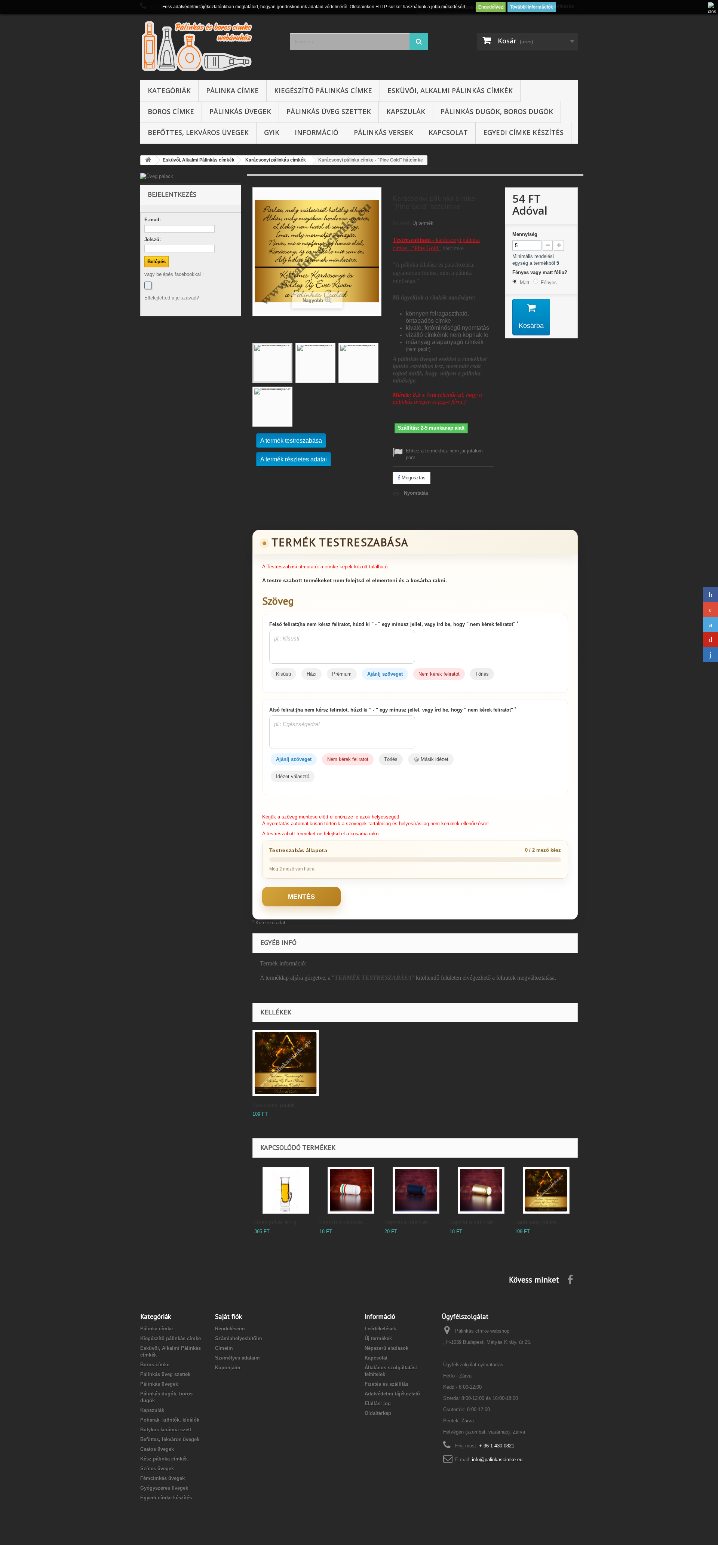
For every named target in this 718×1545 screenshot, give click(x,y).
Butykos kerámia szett (165, 1429)
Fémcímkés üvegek (162, 1478)
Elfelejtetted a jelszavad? (171, 298)
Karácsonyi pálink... (275, 1105)
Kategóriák (169, 90)
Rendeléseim (230, 1328)
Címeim (224, 1348)
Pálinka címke (232, 90)
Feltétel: (402, 223)
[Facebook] (148, 285)
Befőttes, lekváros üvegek (198, 132)
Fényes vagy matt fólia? (540, 272)
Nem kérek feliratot (439, 674)
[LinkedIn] (710, 654)
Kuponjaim (227, 1367)
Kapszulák (405, 111)
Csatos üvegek (157, 1449)
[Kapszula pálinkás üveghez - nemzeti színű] (351, 1190)
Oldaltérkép (378, 1413)
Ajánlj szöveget (385, 674)
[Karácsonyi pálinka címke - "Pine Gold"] (546, 1190)
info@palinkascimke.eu (497, 1459)
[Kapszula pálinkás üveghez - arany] (481, 1190)
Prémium (342, 674)
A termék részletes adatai (293, 459)
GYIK (271, 132)
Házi (311, 674)
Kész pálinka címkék (164, 1459)
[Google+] (710, 609)
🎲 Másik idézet (430, 759)
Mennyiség (524, 234)
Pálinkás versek (383, 132)
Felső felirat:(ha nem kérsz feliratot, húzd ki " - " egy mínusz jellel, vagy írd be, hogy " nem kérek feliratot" (393, 624)
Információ (316, 132)
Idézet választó (292, 776)
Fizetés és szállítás (386, 1384)
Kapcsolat (448, 132)
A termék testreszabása (291, 440)
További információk (531, 7)
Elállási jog (378, 1403)
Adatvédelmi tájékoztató (392, 1394)
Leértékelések (380, 1328)
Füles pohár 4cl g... (277, 1222)
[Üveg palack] (190, 176)
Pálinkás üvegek (240, 111)
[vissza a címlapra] (148, 160)
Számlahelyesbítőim (238, 1338)
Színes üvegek (157, 1468)
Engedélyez (490, 7)
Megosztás (413, 477)
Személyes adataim (237, 1358)
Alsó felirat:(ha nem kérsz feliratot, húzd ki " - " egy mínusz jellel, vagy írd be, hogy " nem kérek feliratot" (392, 710)
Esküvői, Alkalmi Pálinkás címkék (450, 90)
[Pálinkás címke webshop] (209, 45)
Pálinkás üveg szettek (328, 111)
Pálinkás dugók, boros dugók (497, 111)
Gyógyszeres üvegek (164, 1488)
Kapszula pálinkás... (343, 1222)
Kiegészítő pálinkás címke (323, 90)
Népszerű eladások (386, 1348)
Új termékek (378, 1338)
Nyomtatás (416, 493)
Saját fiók (228, 1316)
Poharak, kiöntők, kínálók (169, 1420)
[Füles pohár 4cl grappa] (286, 1190)
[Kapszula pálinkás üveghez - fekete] (416, 1190)
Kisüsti (283, 674)
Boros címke (171, 111)
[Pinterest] (710, 639)
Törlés (482, 674)
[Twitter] (710, 624)
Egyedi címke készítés (523, 132)
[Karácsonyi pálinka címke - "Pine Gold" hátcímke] (272, 363)
